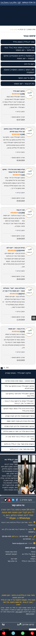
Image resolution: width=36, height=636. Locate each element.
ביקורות (32, 559)
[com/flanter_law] (5, 499)
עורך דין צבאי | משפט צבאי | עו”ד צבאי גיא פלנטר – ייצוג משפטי (19, 48)
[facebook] (17, 499)
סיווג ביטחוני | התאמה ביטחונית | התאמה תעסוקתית (19, 71)
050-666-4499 (6, 536)
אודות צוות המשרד (11, 552)
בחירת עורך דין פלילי (28, 561)
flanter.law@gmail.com (19, 543)
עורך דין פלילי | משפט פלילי (23, 42)
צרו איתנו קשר (12, 561)
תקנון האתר (18, 612)
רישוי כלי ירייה (29, 64)
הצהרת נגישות (30, 614)
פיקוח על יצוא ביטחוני (26, 78)
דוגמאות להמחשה (11, 554)
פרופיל (33, 552)
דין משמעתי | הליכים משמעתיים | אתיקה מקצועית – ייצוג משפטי (19, 57)
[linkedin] (13, 499)
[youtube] (9, 499)
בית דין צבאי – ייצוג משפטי (24, 84)
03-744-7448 (24, 536)
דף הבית (23, 29)
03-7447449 (27, 539)
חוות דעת (14, 559)
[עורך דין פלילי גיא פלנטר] (18, 3)
